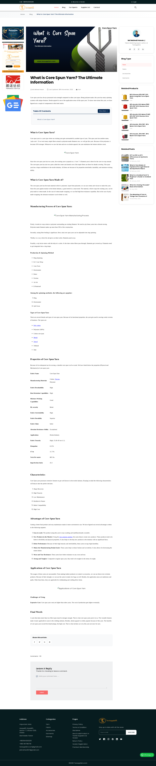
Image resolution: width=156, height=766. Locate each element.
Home (56, 7)
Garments (50, 734)
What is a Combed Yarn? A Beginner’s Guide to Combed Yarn (140, 177)
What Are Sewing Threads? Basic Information (139, 186)
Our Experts (73, 7)
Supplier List (85, 7)
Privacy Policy (77, 724)
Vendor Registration (80, 744)
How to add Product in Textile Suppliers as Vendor (80, 736)
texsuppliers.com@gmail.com (28, 747)
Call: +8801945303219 (27, 2)
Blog (63, 7)
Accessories (50, 730)
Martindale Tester (26, 736)
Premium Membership (80, 747)
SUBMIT (42, 692)
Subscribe (131, 732)
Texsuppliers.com (80, 763)
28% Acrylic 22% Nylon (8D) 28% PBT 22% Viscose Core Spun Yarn (139, 106)
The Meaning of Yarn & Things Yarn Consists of (138, 195)
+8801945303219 (26, 741)
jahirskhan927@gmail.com (28, 750)
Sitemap (49, 737)
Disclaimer (76, 730)
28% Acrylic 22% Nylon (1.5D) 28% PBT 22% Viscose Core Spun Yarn (140, 116)
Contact (97, 7)
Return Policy (77, 741)
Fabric (48, 727)
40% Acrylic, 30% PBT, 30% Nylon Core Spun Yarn (139, 125)
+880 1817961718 (25, 744)
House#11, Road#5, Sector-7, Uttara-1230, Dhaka (28, 730)
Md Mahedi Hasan (136, 40)
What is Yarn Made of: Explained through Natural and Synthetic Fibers (139, 167)
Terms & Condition (79, 727)
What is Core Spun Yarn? (46, 119)
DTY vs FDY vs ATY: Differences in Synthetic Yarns (139, 157)
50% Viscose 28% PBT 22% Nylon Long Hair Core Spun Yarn (139, 96)
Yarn (47, 724)
